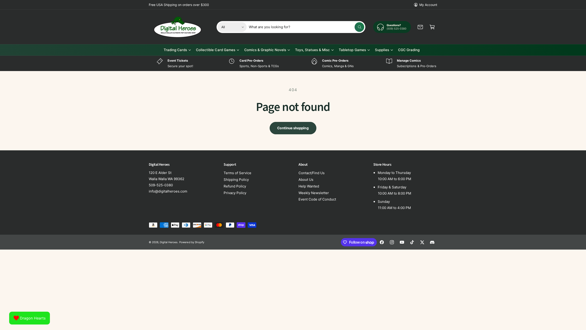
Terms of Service (237, 173)
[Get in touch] (420, 27)
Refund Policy (235, 186)
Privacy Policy (235, 193)
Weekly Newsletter (313, 193)
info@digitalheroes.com (168, 191)
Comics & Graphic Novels (265, 50)
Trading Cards (175, 50)
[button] (432, 27)
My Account (428, 5)
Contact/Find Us (311, 173)
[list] (293, 63)
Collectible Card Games (215, 50)
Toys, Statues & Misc (312, 50)
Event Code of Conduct (317, 199)
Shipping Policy (236, 179)
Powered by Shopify (191, 242)
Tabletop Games (352, 50)
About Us (305, 179)
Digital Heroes (168, 242)
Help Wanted (308, 186)
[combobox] (307, 27)
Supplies (382, 50)
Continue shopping (293, 128)
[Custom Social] (432, 242)
